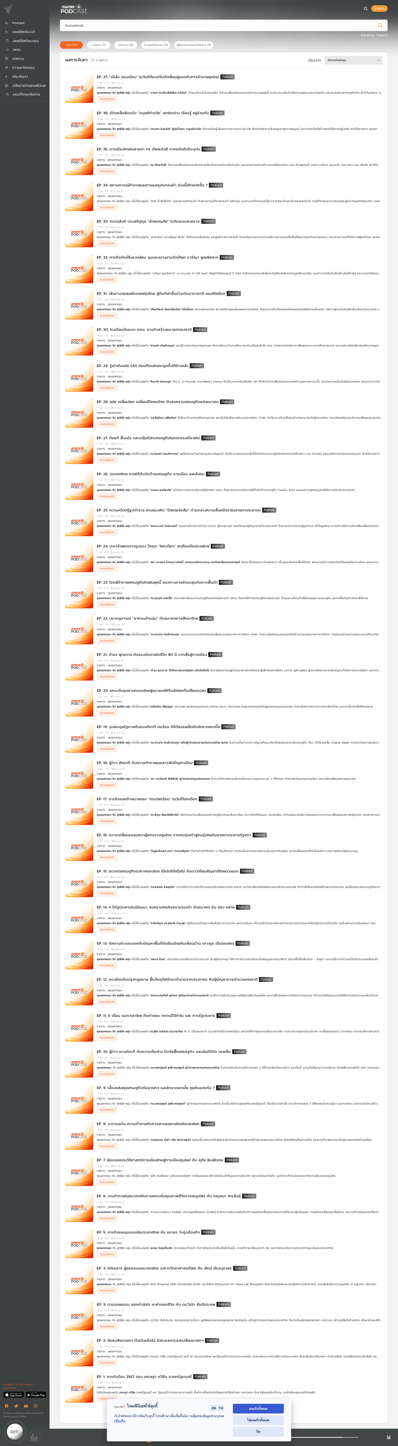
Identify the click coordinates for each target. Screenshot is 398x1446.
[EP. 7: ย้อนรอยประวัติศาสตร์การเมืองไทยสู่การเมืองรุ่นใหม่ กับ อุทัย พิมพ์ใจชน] (79, 1171)
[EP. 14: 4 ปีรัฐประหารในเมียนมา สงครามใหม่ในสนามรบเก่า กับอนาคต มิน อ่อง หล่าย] (79, 918)
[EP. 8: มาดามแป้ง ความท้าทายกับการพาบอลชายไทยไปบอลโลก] (79, 1135)
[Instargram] (36, 1407)
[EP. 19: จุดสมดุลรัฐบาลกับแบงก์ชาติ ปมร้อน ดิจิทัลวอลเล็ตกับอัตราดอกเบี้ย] (79, 738)
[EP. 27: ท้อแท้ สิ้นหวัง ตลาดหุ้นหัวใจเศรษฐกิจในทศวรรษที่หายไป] (79, 449)
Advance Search (374, 35)
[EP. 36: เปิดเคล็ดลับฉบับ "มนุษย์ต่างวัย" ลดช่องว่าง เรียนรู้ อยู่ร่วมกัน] (79, 124)
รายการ (98, 45)
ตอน (71, 45)
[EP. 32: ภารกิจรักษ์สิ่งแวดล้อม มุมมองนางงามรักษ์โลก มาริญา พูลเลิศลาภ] (79, 268)
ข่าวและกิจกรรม (156, 45)
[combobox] (353, 60)
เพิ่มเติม (119, 1421)
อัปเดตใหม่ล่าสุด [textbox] (337, 60)
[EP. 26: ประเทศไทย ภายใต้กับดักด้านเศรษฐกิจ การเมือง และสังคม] (79, 485)
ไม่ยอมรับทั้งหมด (258, 1420)
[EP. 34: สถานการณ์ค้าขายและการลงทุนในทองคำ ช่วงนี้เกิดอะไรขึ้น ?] (79, 196)
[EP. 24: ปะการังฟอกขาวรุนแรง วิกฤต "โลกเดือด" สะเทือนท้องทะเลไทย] (79, 557)
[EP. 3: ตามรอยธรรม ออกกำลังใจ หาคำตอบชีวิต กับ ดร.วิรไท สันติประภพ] (79, 1316)
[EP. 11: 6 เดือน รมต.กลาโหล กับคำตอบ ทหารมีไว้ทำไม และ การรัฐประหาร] (79, 1027)
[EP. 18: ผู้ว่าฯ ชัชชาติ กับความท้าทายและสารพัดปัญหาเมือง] (79, 774)
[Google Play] (35, 1394)
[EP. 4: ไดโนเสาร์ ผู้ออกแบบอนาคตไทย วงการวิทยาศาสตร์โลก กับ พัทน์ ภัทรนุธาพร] (79, 1279)
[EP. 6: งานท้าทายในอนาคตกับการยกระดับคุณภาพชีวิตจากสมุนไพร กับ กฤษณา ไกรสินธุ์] (79, 1207)
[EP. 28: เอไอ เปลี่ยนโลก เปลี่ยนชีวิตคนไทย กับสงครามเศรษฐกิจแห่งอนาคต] (79, 413)
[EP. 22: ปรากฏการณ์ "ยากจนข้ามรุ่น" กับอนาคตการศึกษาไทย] (79, 629)
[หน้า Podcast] (88, 8)
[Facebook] (7, 1407)
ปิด (258, 1432)
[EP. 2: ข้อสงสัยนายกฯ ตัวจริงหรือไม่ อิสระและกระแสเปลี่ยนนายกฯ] (79, 1352)
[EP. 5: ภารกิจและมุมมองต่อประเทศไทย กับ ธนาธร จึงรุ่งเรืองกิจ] (79, 1243)
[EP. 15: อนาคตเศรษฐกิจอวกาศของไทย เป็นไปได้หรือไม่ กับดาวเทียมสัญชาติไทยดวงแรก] (79, 882)
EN (214, 1408)
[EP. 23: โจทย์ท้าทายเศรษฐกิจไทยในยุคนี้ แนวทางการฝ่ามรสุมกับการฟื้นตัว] (79, 594)
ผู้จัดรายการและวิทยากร (194, 45)
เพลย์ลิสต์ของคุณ (25, 40)
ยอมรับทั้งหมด (258, 1408)
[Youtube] (27, 1407)
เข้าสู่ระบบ (379, 8)
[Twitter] (17, 1407)
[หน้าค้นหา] (365, 8)
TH (221, 1408)
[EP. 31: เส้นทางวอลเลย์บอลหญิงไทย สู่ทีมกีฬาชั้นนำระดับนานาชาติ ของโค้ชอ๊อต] (79, 305)
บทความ (125, 45)
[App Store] (13, 1394)
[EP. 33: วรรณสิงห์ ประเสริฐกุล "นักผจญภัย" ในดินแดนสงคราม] (79, 232)
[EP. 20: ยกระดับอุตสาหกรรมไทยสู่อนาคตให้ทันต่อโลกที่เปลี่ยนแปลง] (79, 702)
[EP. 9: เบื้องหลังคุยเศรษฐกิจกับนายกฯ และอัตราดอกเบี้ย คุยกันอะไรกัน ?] (79, 1099)
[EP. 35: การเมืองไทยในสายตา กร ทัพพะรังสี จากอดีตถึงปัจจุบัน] (79, 160)
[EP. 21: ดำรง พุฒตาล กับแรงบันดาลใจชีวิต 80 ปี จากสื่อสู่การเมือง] (79, 666)
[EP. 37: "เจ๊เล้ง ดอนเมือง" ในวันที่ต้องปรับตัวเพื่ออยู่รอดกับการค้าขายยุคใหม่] (79, 88)
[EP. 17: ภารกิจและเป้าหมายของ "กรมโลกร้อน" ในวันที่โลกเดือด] (79, 810)
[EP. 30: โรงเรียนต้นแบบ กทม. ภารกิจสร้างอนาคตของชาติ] (79, 341)
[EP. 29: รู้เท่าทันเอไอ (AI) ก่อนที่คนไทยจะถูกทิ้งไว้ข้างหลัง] (79, 377)
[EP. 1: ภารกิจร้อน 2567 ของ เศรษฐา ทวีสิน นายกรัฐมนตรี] (79, 1388)
